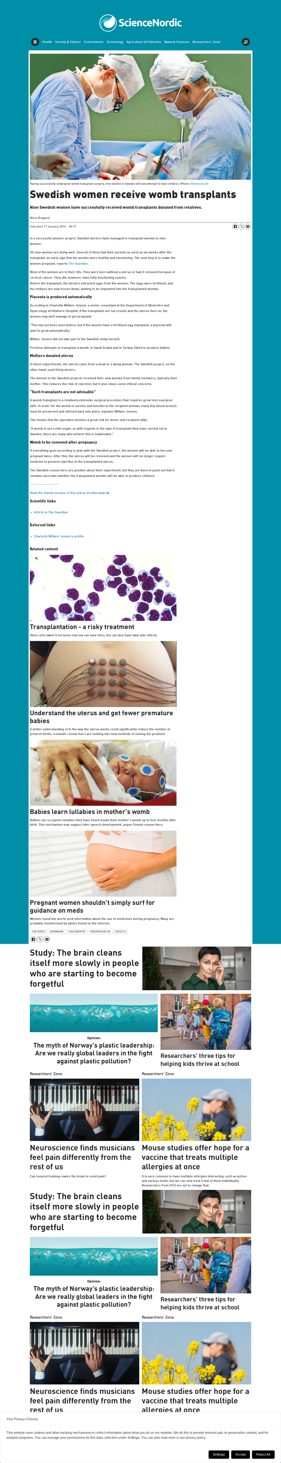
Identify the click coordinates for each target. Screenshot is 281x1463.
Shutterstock (198, 183)
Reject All (263, 1454)
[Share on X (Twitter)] (241, 227)
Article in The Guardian (51, 512)
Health (47, 42)
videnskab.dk (100, 931)
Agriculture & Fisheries (144, 42)
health (120, 931)
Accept (241, 1454)
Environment (93, 42)
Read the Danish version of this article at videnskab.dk (70, 493)
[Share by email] (248, 227)
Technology (114, 42)
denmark (57, 931)
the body (38, 931)
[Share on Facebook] (235, 227)
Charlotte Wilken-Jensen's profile (59, 536)
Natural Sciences (176, 42)
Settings (219, 1454)
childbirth (77, 931)
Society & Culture (68, 42)
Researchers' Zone (207, 42)
